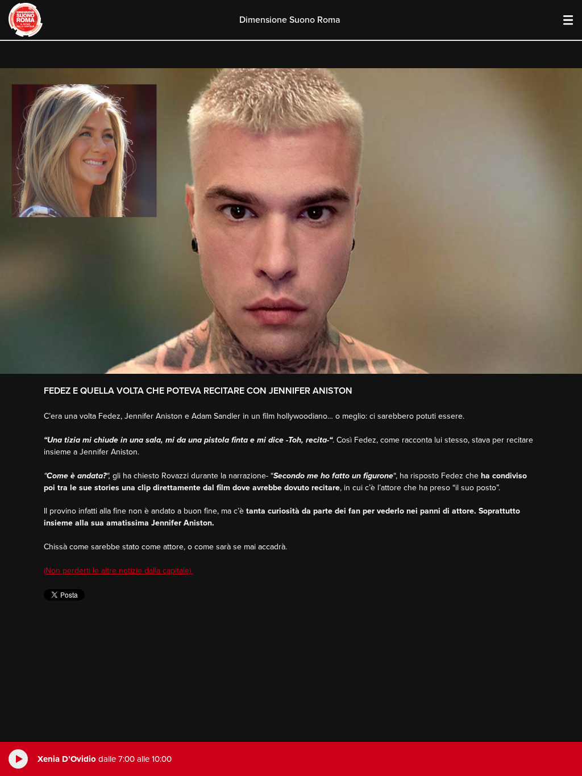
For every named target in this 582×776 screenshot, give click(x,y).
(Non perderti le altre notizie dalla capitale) (118, 570)
